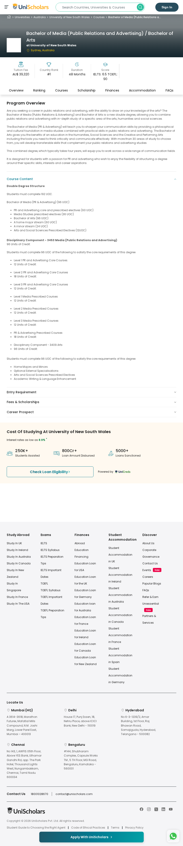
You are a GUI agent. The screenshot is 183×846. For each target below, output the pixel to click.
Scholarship (87, 90)
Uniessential (150, 604)
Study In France (17, 597)
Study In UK (14, 543)
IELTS (44, 543)
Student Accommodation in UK (120, 554)
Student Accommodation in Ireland (120, 574)
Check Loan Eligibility (49, 471)
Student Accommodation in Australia (120, 595)
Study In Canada (19, 563)
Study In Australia (19, 557)
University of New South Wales (69, 17)
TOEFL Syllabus (50, 590)
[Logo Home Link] (26, 812)
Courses (99, 17)
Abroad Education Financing (82, 550)
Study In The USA (18, 604)
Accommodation (142, 90)
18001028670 (39, 794)
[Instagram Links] (149, 809)
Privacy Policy (134, 827)
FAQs (169, 90)
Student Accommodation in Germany (120, 675)
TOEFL (44, 583)
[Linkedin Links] (163, 809)
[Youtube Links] (171, 809)
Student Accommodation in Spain (120, 655)
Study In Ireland (17, 550)
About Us (148, 543)
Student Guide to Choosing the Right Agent (36, 827)
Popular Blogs (151, 583)
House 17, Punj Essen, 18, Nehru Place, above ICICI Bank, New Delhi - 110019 (80, 721)
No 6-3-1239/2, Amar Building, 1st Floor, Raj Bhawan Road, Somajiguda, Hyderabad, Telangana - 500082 (138, 725)
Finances (112, 90)
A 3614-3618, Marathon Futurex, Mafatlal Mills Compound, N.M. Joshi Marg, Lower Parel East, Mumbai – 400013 (22, 725)
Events (146, 570)
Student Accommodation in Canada (120, 615)
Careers (147, 577)
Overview (16, 90)
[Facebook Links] (141, 809)
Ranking (39, 90)
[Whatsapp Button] (173, 836)
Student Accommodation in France (120, 635)
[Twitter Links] (156, 809)
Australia (39, 17)
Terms (115, 827)
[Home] (9, 17)
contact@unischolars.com (74, 794)
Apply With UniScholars (89, 837)
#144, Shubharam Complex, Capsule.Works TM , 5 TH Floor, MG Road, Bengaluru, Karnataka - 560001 (81, 759)
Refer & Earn (150, 597)
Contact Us (150, 563)
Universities (22, 17)
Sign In (167, 7)
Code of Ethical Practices (88, 827)
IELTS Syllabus (50, 550)
